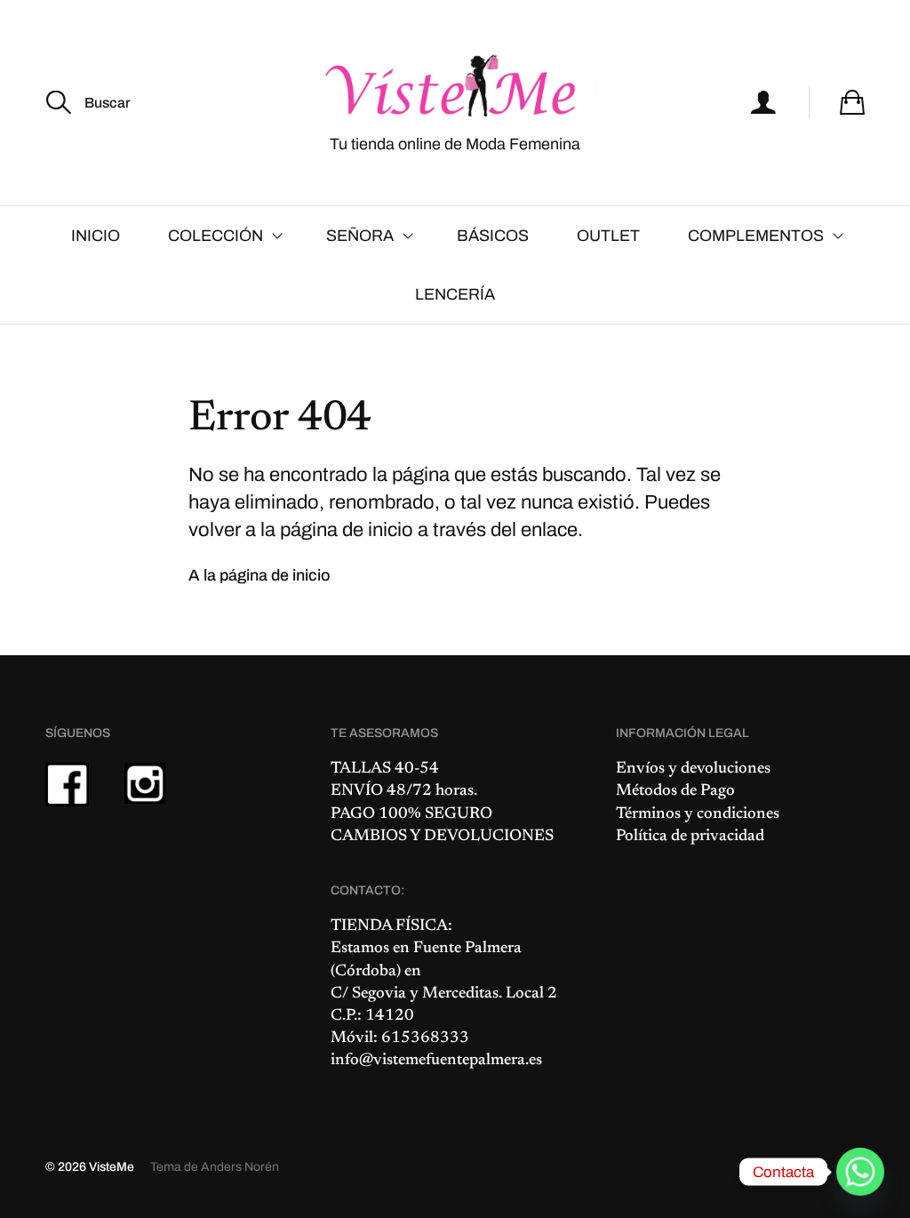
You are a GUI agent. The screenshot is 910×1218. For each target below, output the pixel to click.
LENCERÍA (455, 294)
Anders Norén (240, 1167)
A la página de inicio (259, 575)
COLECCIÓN (215, 235)
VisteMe (111, 1167)
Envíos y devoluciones (693, 769)
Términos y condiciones (697, 814)
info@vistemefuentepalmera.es (436, 1061)
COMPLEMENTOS (756, 235)
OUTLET (608, 235)
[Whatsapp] (860, 1172)
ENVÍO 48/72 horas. (404, 791)
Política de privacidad (690, 837)
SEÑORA (360, 235)
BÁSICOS (493, 235)
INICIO (95, 235)
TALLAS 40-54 (385, 769)
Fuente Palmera (467, 949)
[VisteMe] (455, 86)
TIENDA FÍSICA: (391, 926)
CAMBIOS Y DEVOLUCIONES (442, 837)
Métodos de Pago (675, 791)
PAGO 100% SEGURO (411, 814)
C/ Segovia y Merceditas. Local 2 (444, 994)
